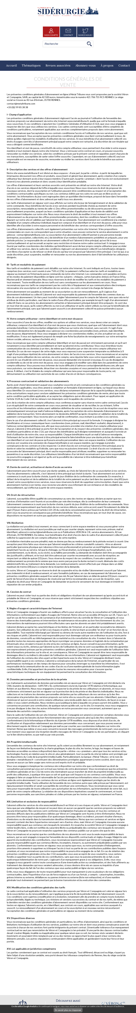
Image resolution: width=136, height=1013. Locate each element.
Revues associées (58, 65)
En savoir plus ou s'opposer (68, 1010)
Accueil (11, 65)
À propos (107, 65)
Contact (68, 35)
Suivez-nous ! (85, 35)
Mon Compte (51, 35)
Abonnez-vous (85, 65)
